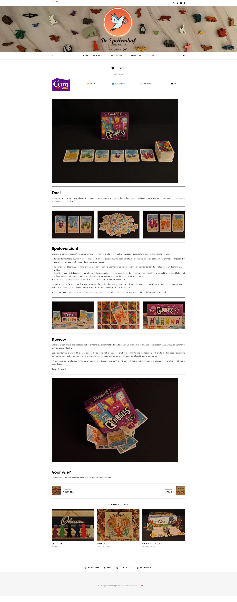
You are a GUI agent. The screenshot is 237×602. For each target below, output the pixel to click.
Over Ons (136, 55)
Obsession (57, 544)
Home (85, 55)
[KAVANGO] (180, 490)
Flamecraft (103, 544)
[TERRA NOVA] (56, 490)
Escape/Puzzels (119, 55)
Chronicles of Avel (152, 544)
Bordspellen (99, 55)
